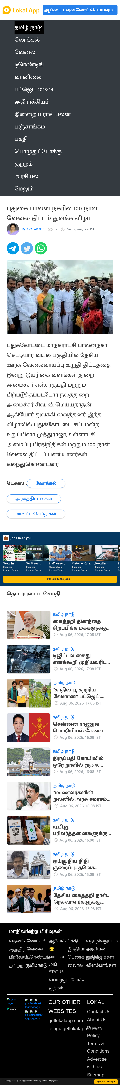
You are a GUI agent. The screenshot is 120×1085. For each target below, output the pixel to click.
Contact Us (98, 1011)
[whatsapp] (42, 250)
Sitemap (95, 1074)
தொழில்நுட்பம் (102, 941)
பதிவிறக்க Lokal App (106, 1081)
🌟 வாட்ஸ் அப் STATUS (56, 960)
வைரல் (75, 965)
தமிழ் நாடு (28, 27)
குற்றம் (56, 988)
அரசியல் (95, 949)
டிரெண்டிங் (38, 957)
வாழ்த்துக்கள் (100, 957)
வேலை (35, 949)
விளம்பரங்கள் (101, 965)
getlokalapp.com (65, 1020)
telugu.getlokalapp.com (72, 1028)
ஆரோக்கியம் (63, 941)
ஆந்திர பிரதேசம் (18, 953)
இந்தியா (76, 949)
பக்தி (73, 941)
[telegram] (14, 250)
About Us (96, 1019)
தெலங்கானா (23, 941)
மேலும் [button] (24, 189)
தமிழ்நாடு (19, 966)
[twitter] (28, 250)
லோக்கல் (37, 941)
